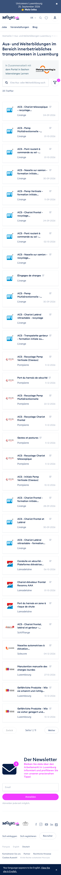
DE (32, 17)
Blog (35, 27)
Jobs (4, 27)
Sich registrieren (28, 836)
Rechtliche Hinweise (42, 854)
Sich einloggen (9, 836)
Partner (27, 854)
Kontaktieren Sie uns (11, 854)
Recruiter (48, 835)
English (16, 846)
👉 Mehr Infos (29, 9)
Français (6, 846)
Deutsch (26, 846)
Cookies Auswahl (9, 857)
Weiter (51, 730)
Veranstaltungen (19, 27)
